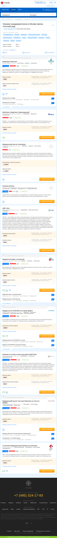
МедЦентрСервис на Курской (13, 259)
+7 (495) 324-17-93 (40, 2)
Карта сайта (17, 531)
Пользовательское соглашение (43, 531)
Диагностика (5, 9)
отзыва (5, 191)
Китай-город (44, 34)
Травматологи (33, 502)
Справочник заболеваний (29, 509)
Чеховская (18, 40)
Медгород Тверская (9, 61)
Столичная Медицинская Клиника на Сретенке (19, 446)
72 (53, 295)
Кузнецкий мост (17, 37)
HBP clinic (6, 208)
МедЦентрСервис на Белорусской (11, 299)
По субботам (27, 52)
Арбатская (17, 34)
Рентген (52, 509)
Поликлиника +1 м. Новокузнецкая (11, 438)
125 (53, 340)
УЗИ (43, 509)
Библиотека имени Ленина (34, 34)
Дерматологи (53, 502)
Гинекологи (3, 502)
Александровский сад (8, 34)
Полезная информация (28, 531)
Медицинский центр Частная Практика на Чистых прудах (20, 402)
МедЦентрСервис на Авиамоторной (11, 294)
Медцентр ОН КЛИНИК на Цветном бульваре (14, 344)
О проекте (9, 531)
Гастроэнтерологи (43, 502)
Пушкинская (41, 37)
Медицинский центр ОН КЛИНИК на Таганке (13, 340)
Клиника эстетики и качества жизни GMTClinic (19, 354)
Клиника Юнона (8, 186)
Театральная (6, 40)
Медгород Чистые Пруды (8, 98)
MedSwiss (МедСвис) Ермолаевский (15, 112)
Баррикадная (24, 34)
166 (53, 345)
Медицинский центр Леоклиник (14, 144)
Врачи (20, 9)
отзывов (6, 66)
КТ (47, 509)
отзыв (5, 213)
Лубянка (24, 37)
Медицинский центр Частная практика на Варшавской (16, 433)
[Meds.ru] (28, 485)
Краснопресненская (7, 37)
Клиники (13, 9)
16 (53, 434)
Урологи (25, 502)
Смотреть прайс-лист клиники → (9, 89)
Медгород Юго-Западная (8, 102)
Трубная (12, 40)
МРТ (38, 509)
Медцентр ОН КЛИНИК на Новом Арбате (17, 311)
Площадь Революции (32, 37)
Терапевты (18, 502)
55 (53, 299)
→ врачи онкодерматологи (10, 28)
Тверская (48, 37)
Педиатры (11, 502)
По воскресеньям (50, 52)
